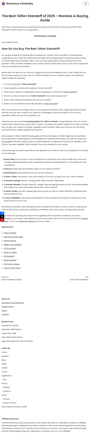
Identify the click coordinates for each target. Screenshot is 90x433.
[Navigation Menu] (85, 3)
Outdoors (7, 391)
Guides (4, 368)
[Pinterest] (2, 219)
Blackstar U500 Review (11, 329)
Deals (4, 364)
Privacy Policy (8, 306)
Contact (5, 314)
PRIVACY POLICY (10, 403)
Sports (4, 383)
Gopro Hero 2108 (9, 333)
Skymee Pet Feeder (10, 325)
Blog (3, 360)
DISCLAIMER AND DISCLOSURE (14, 407)
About (4, 310)
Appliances (6, 375)
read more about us (27, 221)
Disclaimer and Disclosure (13, 303)
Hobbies (6, 387)
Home (4, 352)
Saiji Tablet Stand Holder (12, 337)
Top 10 (4, 371)
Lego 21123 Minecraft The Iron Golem (17, 341)
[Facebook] (2, 213)
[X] (2, 216)
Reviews (5, 356)
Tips (4, 379)
